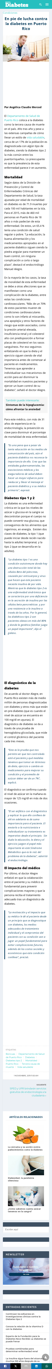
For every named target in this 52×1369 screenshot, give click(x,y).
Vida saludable (25, 1067)
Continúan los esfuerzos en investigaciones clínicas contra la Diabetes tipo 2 (23, 1317)
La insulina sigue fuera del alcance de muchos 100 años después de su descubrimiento (26, 1361)
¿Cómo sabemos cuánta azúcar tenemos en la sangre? (24, 1210)
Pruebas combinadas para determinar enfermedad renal (22, 1350)
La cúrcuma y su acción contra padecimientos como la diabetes (25, 1148)
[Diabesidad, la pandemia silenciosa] (26, 1165)
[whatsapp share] (47, 1366)
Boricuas (10, 1054)
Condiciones (10, 12)
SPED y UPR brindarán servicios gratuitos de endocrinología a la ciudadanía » (28, 1092)
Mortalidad (31, 1060)
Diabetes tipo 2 (14, 1060)
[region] (26, 83)
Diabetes (30, 1057)
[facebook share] (5, 1366)
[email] (26, 1366)
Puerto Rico (12, 1063)
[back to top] (45, 1357)
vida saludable (35, 137)
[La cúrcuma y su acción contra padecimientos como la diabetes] (26, 1134)
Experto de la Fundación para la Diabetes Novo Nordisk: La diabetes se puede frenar (26, 1339)
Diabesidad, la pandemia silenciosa (21, 1179)
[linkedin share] (36, 1366)
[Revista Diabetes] (16, 4)
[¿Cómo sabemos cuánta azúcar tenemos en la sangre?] (26, 1196)
